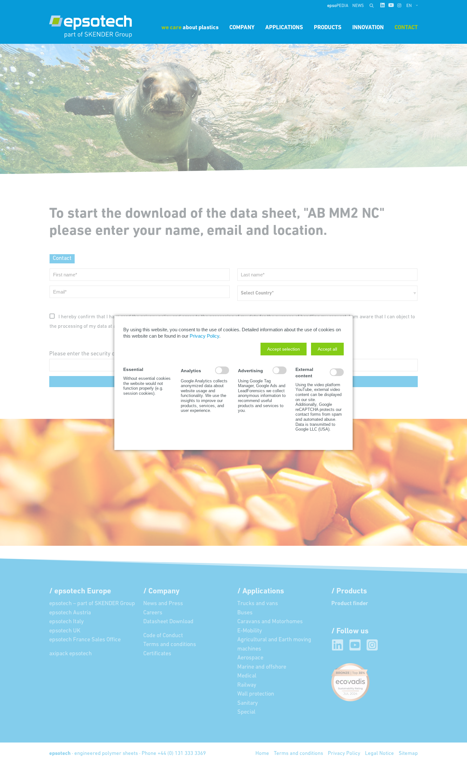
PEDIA (338, 6)
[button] (284, 349)
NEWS (358, 6)
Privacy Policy (204, 336)
